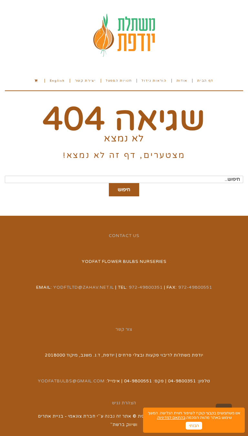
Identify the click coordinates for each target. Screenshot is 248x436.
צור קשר (124, 329)
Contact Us (124, 235)
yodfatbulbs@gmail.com (71, 381)
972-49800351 (146, 287)
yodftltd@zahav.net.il (83, 287)
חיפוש (124, 189)
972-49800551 (195, 287)
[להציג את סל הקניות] (37, 80)
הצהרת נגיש (124, 403)
